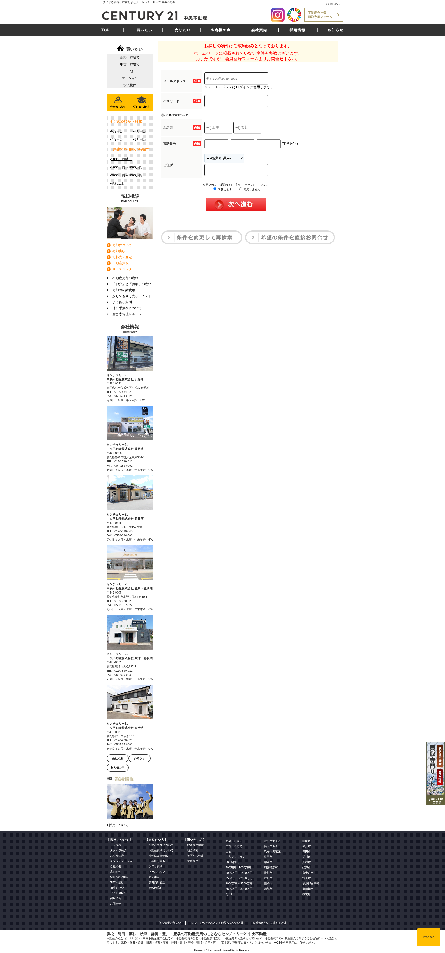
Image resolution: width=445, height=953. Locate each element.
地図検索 (192, 850)
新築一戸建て (130, 57)
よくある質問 (122, 302)
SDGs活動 (116, 882)
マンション (130, 78)
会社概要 (115, 866)
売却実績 (118, 251)
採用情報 (297, 30)
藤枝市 (306, 862)
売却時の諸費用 (123, 290)
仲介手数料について (127, 308)
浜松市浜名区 (272, 846)
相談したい (117, 887)
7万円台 (117, 139)
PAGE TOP (428, 937)
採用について (118, 825)
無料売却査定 (122, 257)
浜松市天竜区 (272, 851)
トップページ (118, 845)
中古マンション (235, 857)
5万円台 (117, 131)
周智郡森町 (271, 867)
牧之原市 (308, 894)
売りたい (183, 30)
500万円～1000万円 (238, 867)
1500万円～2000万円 (239, 878)
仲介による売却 (158, 855)
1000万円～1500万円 (239, 872)
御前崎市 (308, 888)
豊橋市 (268, 883)
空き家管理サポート (127, 314)
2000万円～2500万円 (239, 883)
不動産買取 (120, 263)
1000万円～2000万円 (126, 167)
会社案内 (259, 30)
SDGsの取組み (119, 877)
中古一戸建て (130, 64)
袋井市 (306, 846)
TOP (105, 30)
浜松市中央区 (272, 841)
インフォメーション (122, 861)
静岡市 (306, 841)
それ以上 (117, 183)
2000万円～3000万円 (126, 175)
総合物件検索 (195, 845)
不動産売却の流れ (125, 278)
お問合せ (115, 903)
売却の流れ (155, 887)
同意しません (251, 189)
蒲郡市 (268, 888)
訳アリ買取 (155, 866)
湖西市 (268, 862)
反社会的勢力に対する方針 (269, 922)
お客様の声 (221, 30)
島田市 (306, 851)
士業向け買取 (157, 861)
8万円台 (140, 139)
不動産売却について (161, 845)
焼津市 (306, 867)
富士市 (306, 878)
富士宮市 (308, 872)
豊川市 (268, 878)
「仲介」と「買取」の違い (131, 284)
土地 (130, 71)
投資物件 (129, 85)
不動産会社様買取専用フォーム (320, 15)
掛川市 (268, 872)
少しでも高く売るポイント (131, 296)
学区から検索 (195, 855)
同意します (224, 189)
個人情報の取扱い (170, 922)
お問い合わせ (335, 4)
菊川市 (306, 857)
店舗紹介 (115, 871)
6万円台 (140, 131)
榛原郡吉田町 (310, 883)
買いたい (144, 30)
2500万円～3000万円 (239, 888)
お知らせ (335, 30)
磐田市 (268, 857)
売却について (122, 245)
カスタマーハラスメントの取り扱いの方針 (217, 922)
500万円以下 (234, 862)
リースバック (122, 269)
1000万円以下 (121, 159)
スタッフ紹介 (118, 850)
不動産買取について (161, 850)
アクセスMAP (118, 893)
